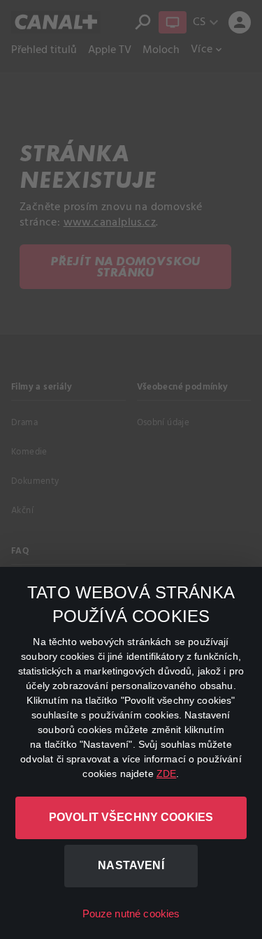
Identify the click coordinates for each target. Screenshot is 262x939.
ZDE (166, 773)
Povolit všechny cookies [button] (131, 817)
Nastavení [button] (130, 865)
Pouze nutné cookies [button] (131, 913)
